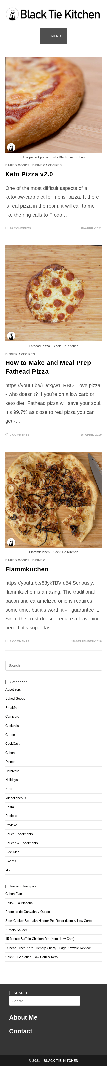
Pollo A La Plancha (19, 903)
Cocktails (12, 726)
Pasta (9, 807)
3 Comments (19, 641)
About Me (23, 1017)
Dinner (38, 165)
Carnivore (12, 716)
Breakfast (12, 708)
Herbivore (12, 771)
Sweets (10, 861)
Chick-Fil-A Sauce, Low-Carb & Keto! (32, 957)
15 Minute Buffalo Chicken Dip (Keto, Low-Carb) (39, 939)
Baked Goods (17, 165)
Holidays (11, 780)
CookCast (12, 743)
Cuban (10, 753)
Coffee (10, 735)
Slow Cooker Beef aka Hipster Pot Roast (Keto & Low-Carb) (48, 921)
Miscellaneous (15, 798)
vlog (8, 870)
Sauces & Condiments (21, 843)
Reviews (11, 825)
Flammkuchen (27, 569)
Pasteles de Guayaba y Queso (27, 912)
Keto (8, 789)
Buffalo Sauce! (16, 930)
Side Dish (12, 852)
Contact (20, 1031)
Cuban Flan (13, 894)
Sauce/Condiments (19, 834)
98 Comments (20, 228)
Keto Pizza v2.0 (29, 174)
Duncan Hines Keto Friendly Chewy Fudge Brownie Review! (48, 948)
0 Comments (19, 434)
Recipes (55, 165)
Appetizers (13, 689)
